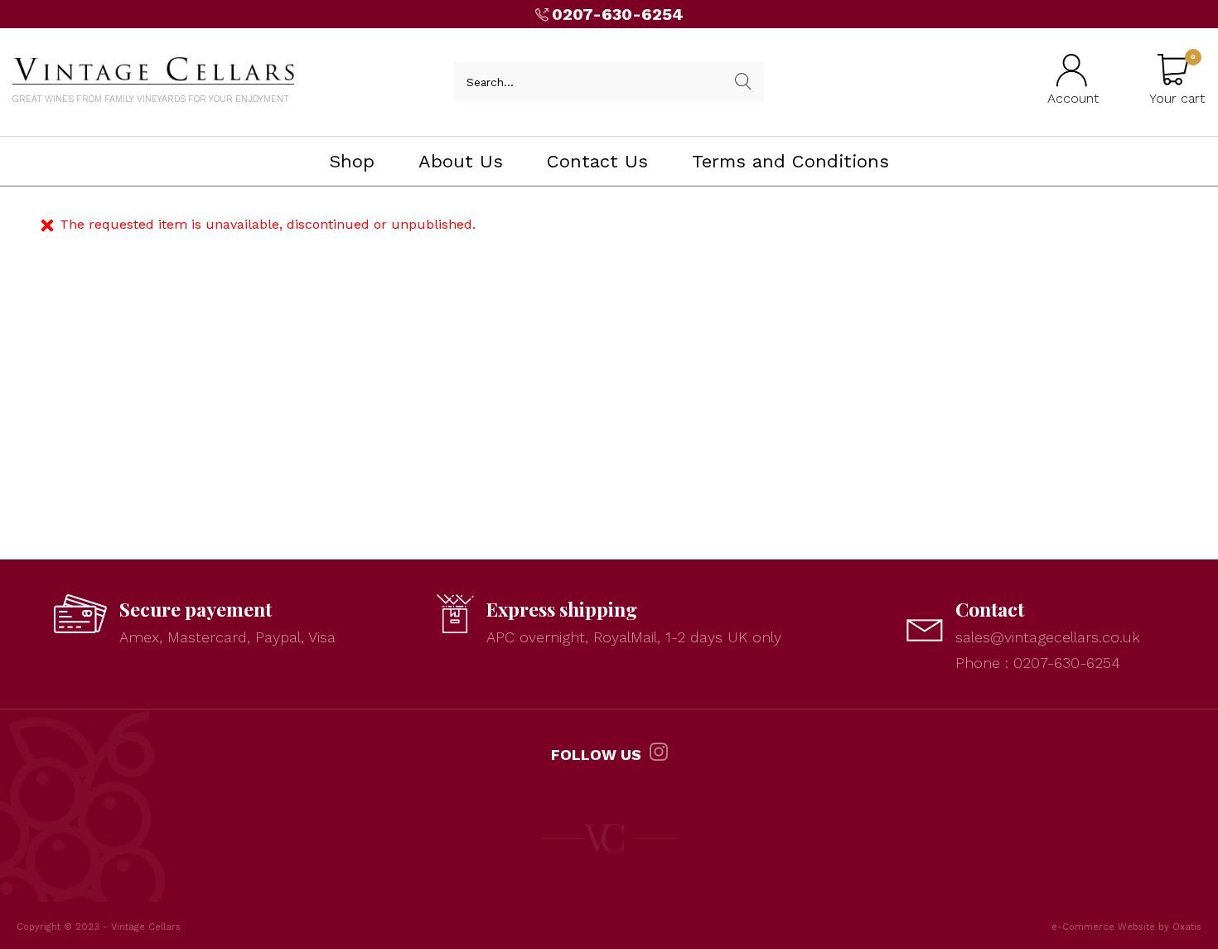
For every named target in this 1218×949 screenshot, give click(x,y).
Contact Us (597, 161)
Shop (352, 161)
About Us (460, 161)
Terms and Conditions (790, 161)
